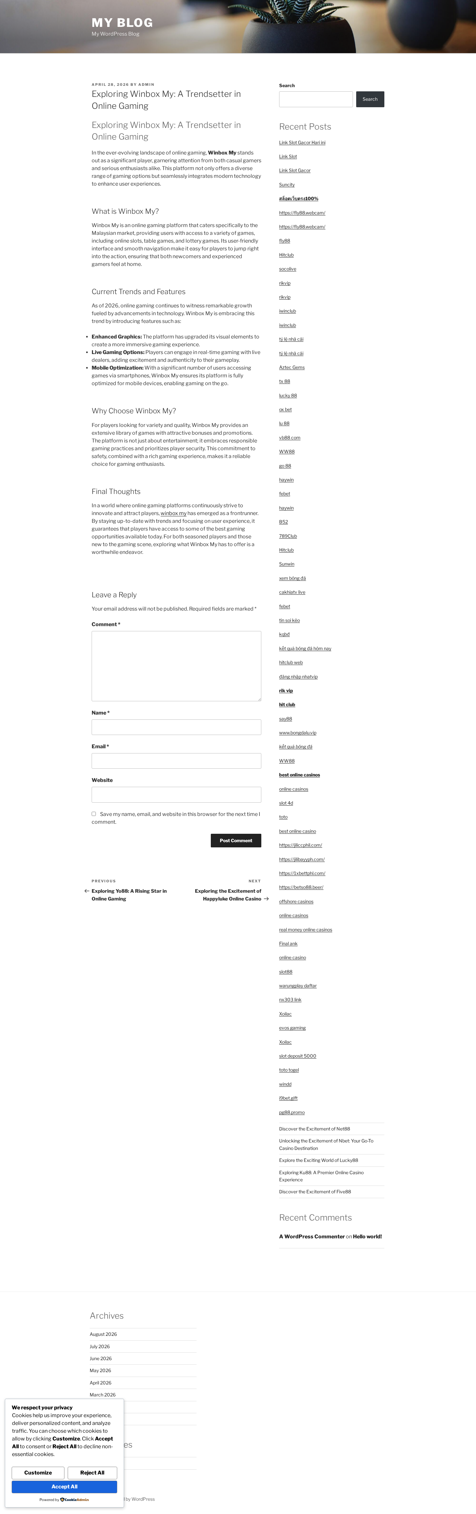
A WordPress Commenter (312, 1236)
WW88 (287, 451)
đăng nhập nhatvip (298, 676)
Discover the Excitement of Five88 (315, 1191)
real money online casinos (305, 929)
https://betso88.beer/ (301, 887)
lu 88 (284, 423)
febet (284, 493)
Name (101, 713)
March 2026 (103, 1394)
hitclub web (291, 662)
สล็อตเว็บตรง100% (298, 198)
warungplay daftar (298, 985)
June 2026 (101, 1358)
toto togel (289, 1069)
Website (102, 780)
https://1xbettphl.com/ (302, 873)
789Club (288, 536)
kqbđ (284, 634)
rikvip (284, 283)
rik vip (286, 690)
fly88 (284, 240)
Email (100, 746)
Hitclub (286, 255)
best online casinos (299, 774)
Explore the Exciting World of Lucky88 (318, 1160)
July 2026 (100, 1346)
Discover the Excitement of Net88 (314, 1128)
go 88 (285, 465)
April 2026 (100, 1382)
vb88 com (289, 437)
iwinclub (287, 311)
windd (285, 1084)
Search (287, 85)
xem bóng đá (292, 578)
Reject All (92, 1473)
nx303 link (290, 999)
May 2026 (100, 1370)
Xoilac (285, 1013)
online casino (292, 957)
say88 (285, 718)
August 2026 (103, 1334)
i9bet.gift (288, 1098)
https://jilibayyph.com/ (302, 859)
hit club (287, 704)
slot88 (285, 971)
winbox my (174, 513)
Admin (146, 84)
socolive (287, 268)
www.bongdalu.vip (297, 732)
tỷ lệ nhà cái (291, 339)
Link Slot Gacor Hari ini (302, 142)
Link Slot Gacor (295, 170)
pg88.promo (292, 1112)
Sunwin (286, 564)
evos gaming (292, 1027)
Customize (38, 1473)
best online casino (297, 831)
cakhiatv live (292, 592)
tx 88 (284, 381)
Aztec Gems (292, 367)
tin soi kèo (289, 620)
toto (283, 817)
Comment (106, 624)
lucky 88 (288, 395)
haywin (286, 479)
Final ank (288, 943)
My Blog (122, 23)
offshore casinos (296, 901)
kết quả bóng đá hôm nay (305, 648)
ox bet (285, 409)
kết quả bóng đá (295, 746)
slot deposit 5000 (297, 1056)
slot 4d (286, 803)
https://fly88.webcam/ (302, 212)
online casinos (293, 789)
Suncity (287, 184)
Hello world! (367, 1236)
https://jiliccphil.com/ (300, 845)
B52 (283, 521)
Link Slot (288, 156)
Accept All (64, 1487)
